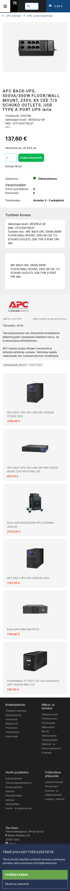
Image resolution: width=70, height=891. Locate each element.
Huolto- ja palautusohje (18, 808)
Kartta (12, 843)
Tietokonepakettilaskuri (18, 782)
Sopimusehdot (50, 740)
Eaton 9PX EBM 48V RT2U (23, 629)
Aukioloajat (11, 736)
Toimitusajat (48, 722)
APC (8, 127)
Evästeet (47, 752)
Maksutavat (48, 727)
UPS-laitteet (13, 15)
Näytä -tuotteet (12, 319)
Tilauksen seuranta (15, 710)
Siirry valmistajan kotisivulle (50, 319)
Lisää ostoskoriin (31, 157)
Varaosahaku (12, 804)
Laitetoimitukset (54, 782)
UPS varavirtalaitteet (40, 15)
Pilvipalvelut (51, 786)
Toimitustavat (49, 718)
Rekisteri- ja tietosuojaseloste (51, 746)
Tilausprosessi (50, 714)
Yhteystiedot (12, 732)
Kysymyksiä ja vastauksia (13, 717)
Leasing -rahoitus (55, 799)
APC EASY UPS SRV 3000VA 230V (28, 578)
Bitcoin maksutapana (49, 733)
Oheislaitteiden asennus (13, 797)
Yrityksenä (11, 727)
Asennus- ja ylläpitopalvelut (53, 792)
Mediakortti (11, 723)
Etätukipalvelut (13, 778)
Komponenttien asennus (13, 789)
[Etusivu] (14, 4)
